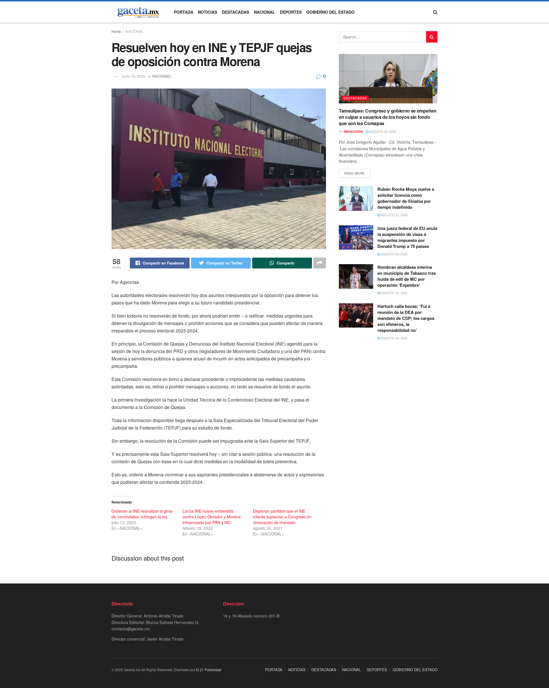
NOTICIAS (207, 12)
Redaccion (353, 131)
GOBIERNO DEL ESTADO (330, 12)
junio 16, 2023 (133, 76)
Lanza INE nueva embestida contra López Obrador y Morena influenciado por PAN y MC (211, 516)
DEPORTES (291, 12)
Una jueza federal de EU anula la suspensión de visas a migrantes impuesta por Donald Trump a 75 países (407, 237)
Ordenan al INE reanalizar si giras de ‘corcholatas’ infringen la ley (142, 513)
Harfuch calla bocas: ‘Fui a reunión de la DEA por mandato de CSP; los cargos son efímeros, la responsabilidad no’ (405, 318)
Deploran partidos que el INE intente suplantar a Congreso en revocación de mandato (282, 516)
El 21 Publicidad (208, 669)
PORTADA (183, 12)
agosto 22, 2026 (382, 131)
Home (116, 31)
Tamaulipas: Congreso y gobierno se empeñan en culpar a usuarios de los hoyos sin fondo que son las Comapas (388, 117)
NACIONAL (264, 12)
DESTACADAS (235, 12)
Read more (354, 173)
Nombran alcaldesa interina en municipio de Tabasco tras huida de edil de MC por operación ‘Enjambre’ (406, 276)
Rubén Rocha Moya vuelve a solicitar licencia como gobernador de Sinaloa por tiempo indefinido (405, 198)
